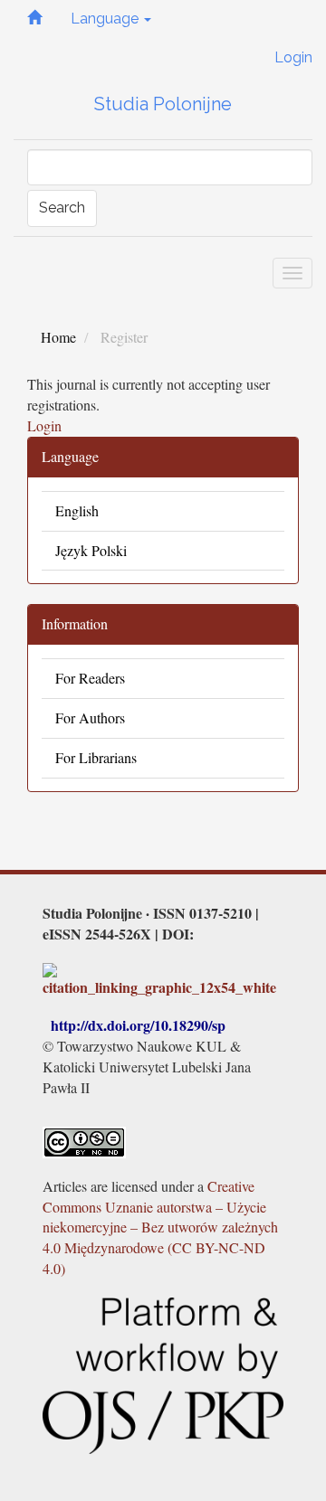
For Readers (90, 677)
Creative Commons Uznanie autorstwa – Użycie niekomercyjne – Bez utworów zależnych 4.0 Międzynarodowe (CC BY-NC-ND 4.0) (160, 1227)
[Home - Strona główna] (34, 19)
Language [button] (106, 18)
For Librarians (96, 757)
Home (58, 336)
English (77, 510)
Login (293, 57)
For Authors (90, 717)
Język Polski (91, 550)
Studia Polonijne (163, 104)
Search (62, 207)
